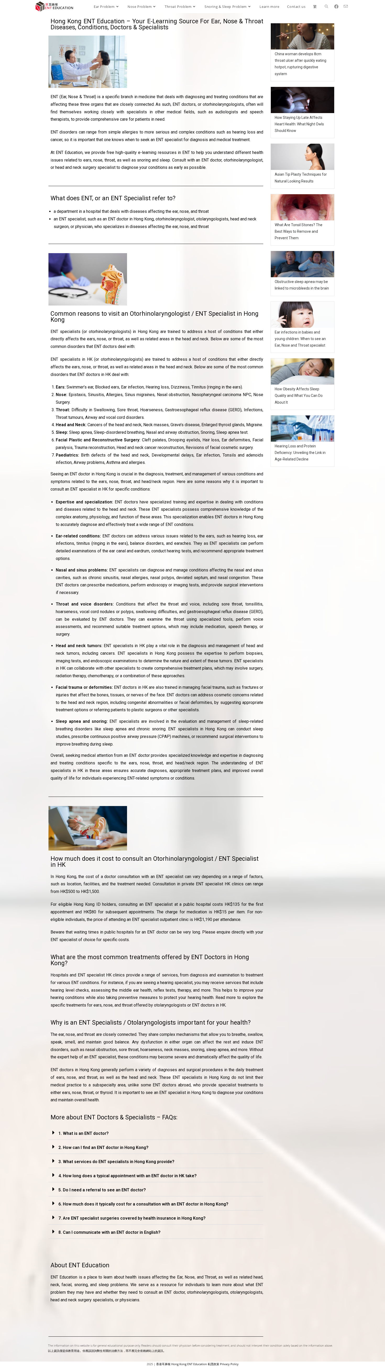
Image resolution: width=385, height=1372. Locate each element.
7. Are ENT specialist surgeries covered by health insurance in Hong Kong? (132, 1218)
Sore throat (127, 409)
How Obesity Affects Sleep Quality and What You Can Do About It (299, 395)
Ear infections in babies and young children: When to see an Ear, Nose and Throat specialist (300, 338)
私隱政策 (213, 1364)
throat (127, 1005)
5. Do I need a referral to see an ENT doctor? (102, 1189)
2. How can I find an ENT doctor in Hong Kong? (103, 1147)
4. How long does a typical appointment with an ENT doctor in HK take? (127, 1175)
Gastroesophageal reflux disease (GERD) (203, 409)
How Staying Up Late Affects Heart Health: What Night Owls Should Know (299, 124)
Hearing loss (157, 387)
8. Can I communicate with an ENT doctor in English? (109, 1232)
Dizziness (180, 387)
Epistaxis (77, 394)
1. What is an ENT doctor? (83, 1133)
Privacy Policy (229, 1364)
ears (98, 1005)
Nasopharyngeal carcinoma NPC (221, 394)
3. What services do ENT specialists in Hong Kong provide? (116, 1161)
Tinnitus (198, 387)
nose (108, 1005)
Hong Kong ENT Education (189, 1364)
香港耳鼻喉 (163, 1364)
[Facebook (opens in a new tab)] (338, 6)
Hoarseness (151, 409)
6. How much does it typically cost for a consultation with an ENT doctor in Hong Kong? (143, 1204)
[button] (155, 1133)
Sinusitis (96, 394)
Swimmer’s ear (80, 387)
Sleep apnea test (232, 432)
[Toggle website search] (326, 6)
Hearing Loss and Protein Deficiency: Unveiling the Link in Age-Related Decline (300, 452)
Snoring (207, 432)
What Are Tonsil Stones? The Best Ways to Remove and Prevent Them (298, 231)
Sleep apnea (80, 432)
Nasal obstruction (173, 394)
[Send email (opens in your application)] (348, 6)
